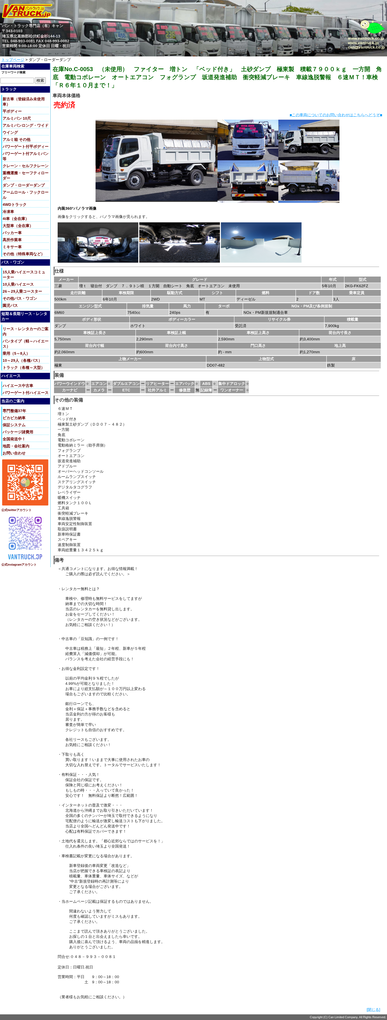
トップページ (12, 60)
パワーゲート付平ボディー (26, 146)
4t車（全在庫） (16, 219)
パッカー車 (12, 233)
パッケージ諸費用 (18, 432)
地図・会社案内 (16, 446)
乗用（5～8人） (16, 353)
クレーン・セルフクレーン (26, 166)
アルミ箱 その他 (16, 139)
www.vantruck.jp (363, 43)
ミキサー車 (12, 247)
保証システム (14, 425)
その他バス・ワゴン (20, 298)
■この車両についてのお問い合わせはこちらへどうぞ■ (336, 115)
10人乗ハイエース (18, 284)
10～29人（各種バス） (22, 360)
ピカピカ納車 (14, 418)
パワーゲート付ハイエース (26, 393)
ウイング (10, 132)
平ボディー (12, 111)
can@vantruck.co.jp (366, 47)
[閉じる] (373, 1010)
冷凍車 (8, 211)
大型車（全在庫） (18, 226)
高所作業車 (12, 240)
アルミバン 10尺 (17, 118)
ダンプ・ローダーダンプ (24, 185)
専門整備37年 (14, 411)
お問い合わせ (14, 453)
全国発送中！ (14, 439)
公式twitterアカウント (16, 510)
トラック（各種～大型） (24, 367)
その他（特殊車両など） (24, 254)
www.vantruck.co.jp (366, 38)
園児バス (10, 305)
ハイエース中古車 (18, 386)
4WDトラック (15, 204)
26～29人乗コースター (22, 291)
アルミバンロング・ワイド (26, 125)
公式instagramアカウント (19, 564)
